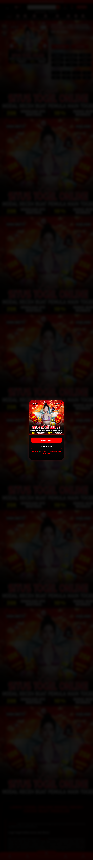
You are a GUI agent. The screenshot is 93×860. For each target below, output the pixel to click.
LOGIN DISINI (46, 440)
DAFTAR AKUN (46, 446)
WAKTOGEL (45, 456)
